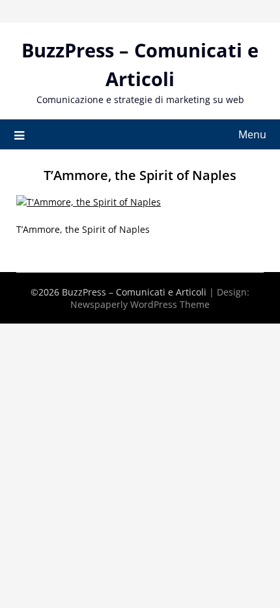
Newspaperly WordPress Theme (140, 304)
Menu (252, 134)
